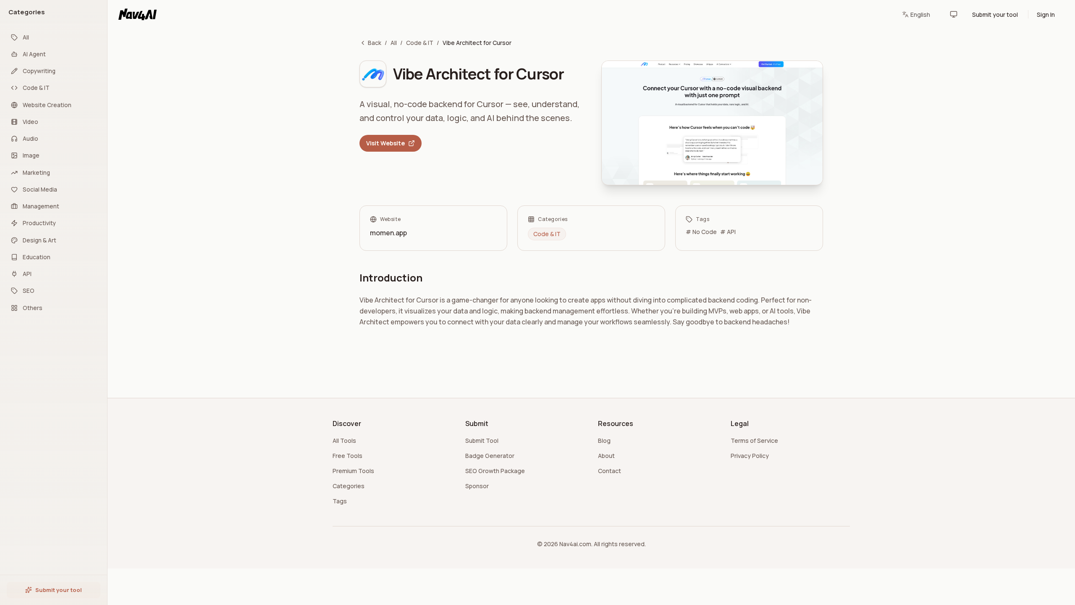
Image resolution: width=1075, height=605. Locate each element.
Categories (348, 486)
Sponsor (477, 486)
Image (31, 155)
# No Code (701, 232)
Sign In (1046, 14)
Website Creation (47, 105)
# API (728, 232)
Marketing (36, 172)
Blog (604, 441)
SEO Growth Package (495, 471)
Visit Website (385, 143)
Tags (340, 501)
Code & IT (36, 88)
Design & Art (39, 240)
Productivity (39, 223)
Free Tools (347, 456)
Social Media (40, 189)
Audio (30, 138)
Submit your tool (58, 590)
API (27, 274)
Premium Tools (353, 471)
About (606, 456)
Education (36, 257)
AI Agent (34, 54)
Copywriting (39, 71)
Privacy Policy (750, 456)
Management (41, 206)
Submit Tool (481, 441)
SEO (28, 291)
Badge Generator (489, 456)
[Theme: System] (953, 14)
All (26, 37)
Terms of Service (754, 441)
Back (374, 43)
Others (32, 308)
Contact (609, 471)
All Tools (344, 441)
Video (30, 122)
